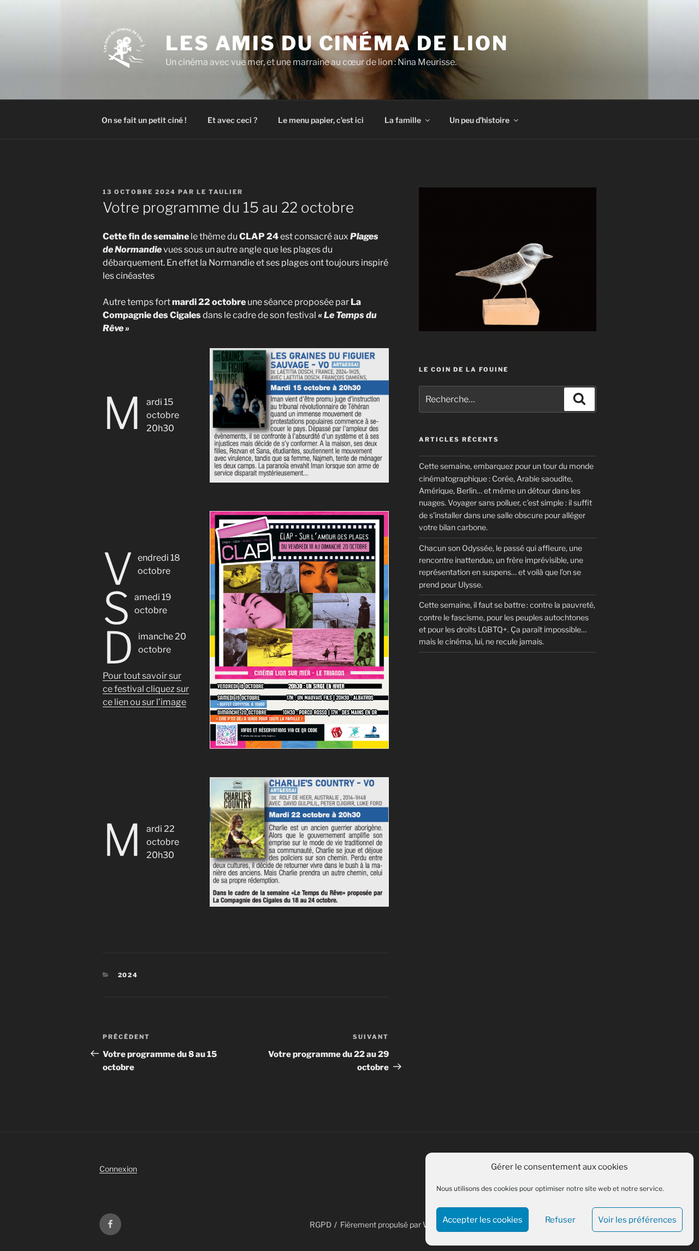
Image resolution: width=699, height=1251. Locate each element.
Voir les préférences (637, 1220)
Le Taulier (220, 192)
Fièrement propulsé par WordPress (401, 1224)
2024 (128, 975)
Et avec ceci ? (232, 120)
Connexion (118, 1168)
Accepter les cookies (482, 1220)
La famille (402, 120)
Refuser (560, 1220)
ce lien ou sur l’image (144, 702)
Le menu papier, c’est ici (321, 120)
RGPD (320, 1224)
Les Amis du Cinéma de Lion (336, 43)
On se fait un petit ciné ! (144, 120)
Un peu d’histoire (479, 120)
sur (182, 689)
